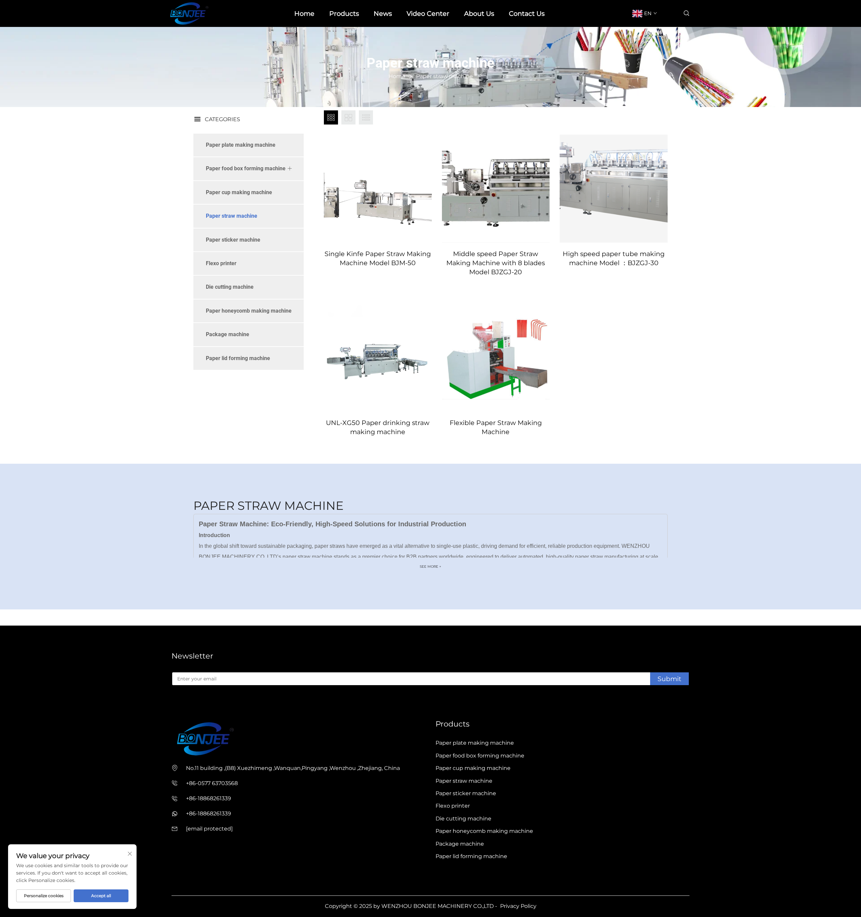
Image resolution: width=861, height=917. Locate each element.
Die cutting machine (230, 287)
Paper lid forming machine (238, 358)
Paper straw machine (231, 216)
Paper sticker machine (233, 240)
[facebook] (174, 705)
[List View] (366, 117)
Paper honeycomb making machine (249, 311)
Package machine (227, 334)
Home (304, 13)
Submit (669, 679)
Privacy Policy (518, 906)
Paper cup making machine (239, 192)
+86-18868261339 (208, 798)
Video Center (428, 13)
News (383, 13)
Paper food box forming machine (246, 168)
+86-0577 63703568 (212, 783)
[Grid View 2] (348, 117)
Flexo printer (221, 263)
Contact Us (527, 13)
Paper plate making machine (240, 145)
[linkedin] (185, 705)
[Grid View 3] (331, 117)
